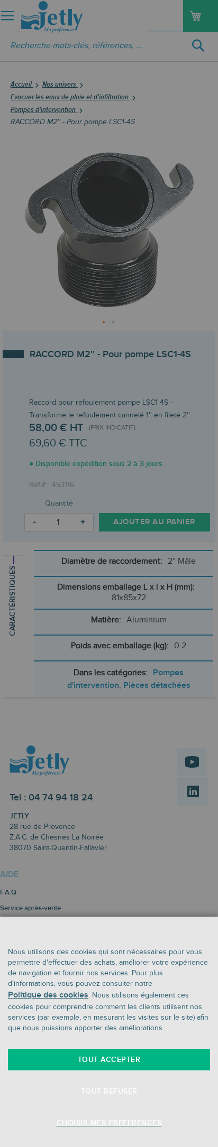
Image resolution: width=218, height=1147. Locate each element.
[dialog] (109, 573)
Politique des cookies (48, 995)
